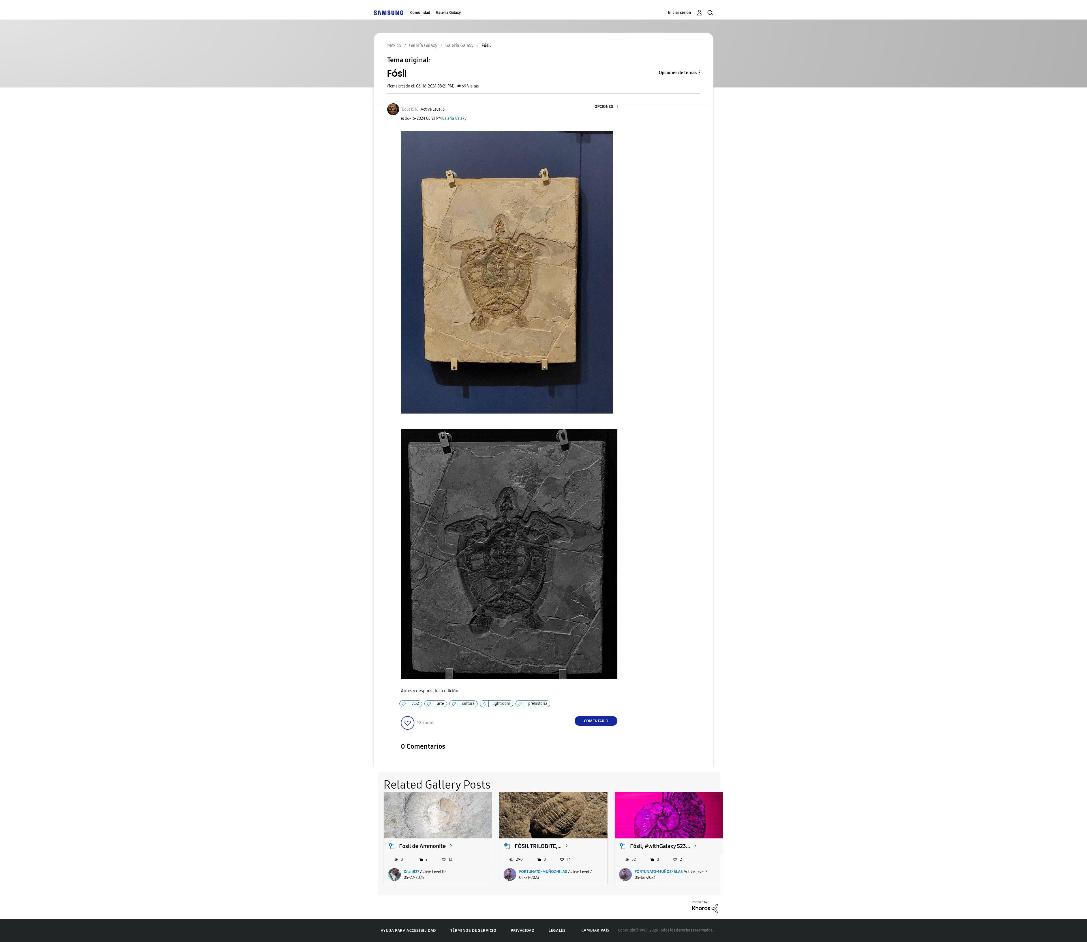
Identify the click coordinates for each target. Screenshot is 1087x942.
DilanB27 (411, 871)
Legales (557, 930)
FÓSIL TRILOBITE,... (538, 846)
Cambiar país (595, 930)
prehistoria (537, 703)
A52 (415, 703)
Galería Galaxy (448, 12)
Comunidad (420, 12)
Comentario (596, 721)
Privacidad (522, 930)
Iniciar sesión (679, 12)
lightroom (501, 703)
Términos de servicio (473, 930)
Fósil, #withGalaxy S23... (660, 846)
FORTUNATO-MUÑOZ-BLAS (543, 871)
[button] (608, 107)
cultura (468, 703)
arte (440, 703)
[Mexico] (388, 12)
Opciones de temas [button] (678, 72)
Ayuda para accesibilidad (408, 930)
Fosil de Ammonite (422, 846)
